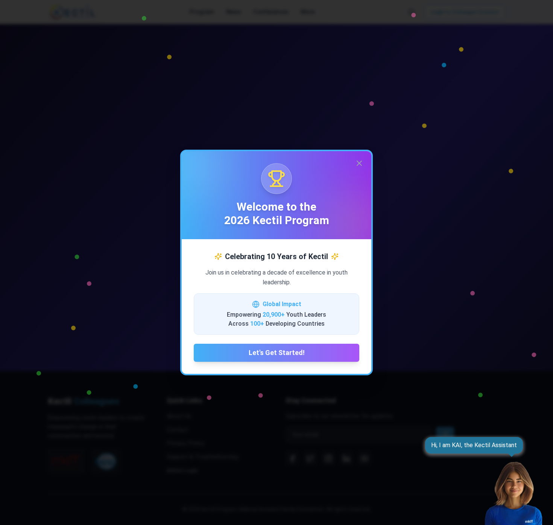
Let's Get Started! (277, 353)
